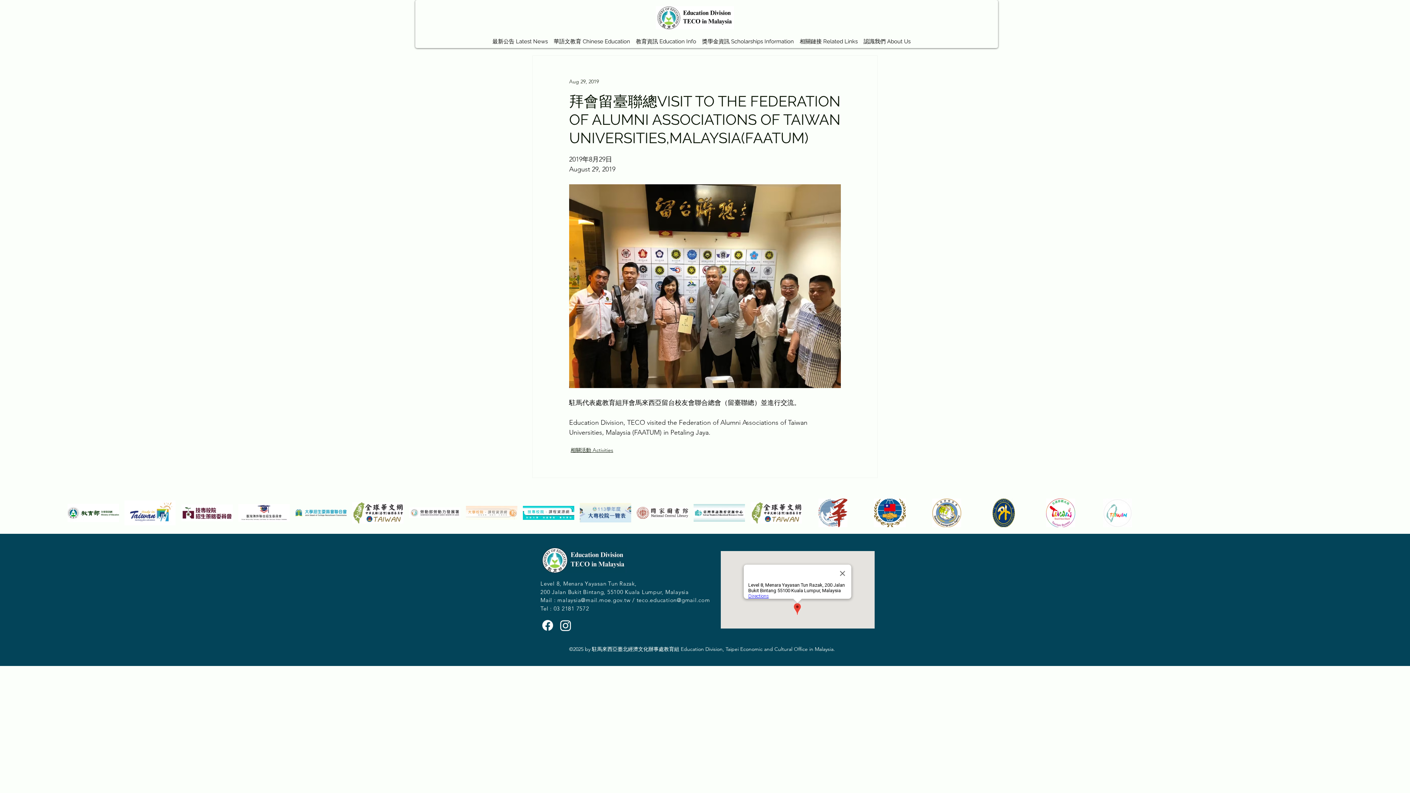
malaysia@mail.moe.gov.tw (593, 600)
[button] (592, 38)
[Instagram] (565, 625)
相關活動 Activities (592, 450)
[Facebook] (547, 625)
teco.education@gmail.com (673, 600)
